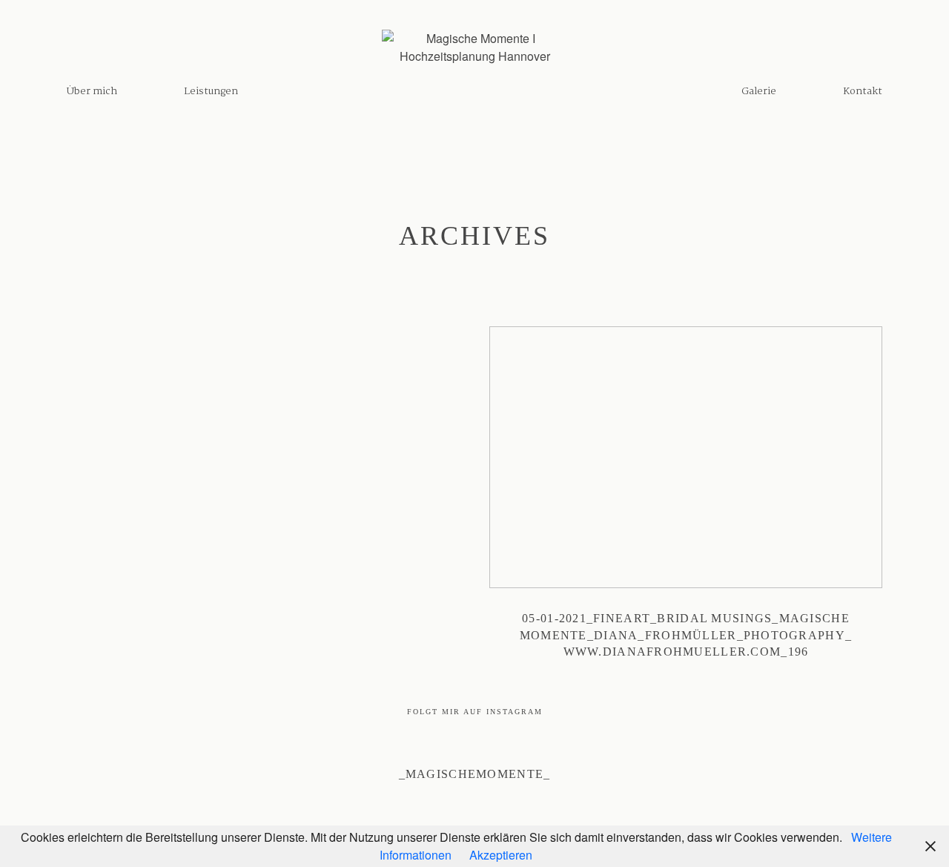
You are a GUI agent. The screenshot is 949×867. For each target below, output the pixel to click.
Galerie (758, 91)
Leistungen (211, 91)
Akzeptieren (500, 854)
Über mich (92, 91)
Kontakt (862, 91)
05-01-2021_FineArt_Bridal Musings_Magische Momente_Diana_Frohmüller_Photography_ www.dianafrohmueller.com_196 (685, 502)
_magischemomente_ (475, 774)
